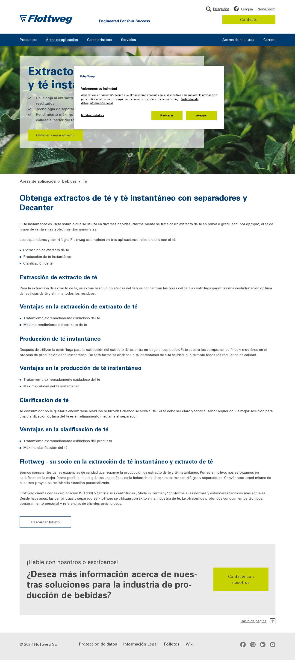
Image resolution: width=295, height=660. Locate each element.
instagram (253, 644)
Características (99, 40)
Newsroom (266, 9)
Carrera (269, 40)
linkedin (263, 644)
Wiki (189, 643)
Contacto (249, 19)
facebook (243, 644)
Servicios (128, 40)
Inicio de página (253, 621)
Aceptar (201, 115)
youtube (272, 644)
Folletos (172, 643)
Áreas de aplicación (62, 40)
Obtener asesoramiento (55, 135)
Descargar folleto (45, 522)
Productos (28, 40)
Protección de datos (98, 643)
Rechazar (166, 115)
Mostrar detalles (92, 115)
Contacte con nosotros (241, 579)
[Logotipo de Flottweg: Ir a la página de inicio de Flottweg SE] (46, 19)
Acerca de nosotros (238, 40)
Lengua (247, 9)
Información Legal (140, 643)
